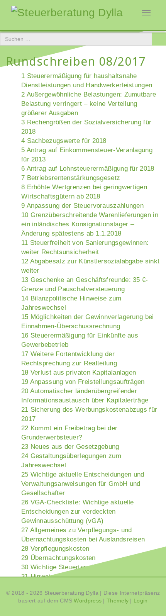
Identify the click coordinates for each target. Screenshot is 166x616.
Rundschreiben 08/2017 (76, 61)
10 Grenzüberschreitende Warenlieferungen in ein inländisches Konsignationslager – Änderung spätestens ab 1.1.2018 (89, 224)
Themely (118, 600)
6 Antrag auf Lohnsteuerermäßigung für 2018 (87, 168)
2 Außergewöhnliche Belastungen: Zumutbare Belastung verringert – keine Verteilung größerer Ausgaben (88, 104)
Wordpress (88, 600)
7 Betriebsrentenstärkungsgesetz (70, 178)
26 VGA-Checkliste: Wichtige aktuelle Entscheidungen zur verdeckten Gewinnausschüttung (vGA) (77, 511)
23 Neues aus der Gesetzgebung (70, 446)
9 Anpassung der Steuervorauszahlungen (82, 205)
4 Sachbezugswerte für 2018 (64, 140)
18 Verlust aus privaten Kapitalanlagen (78, 372)
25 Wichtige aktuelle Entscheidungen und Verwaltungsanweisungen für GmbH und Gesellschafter (82, 484)
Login (141, 600)
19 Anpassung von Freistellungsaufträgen (83, 381)
